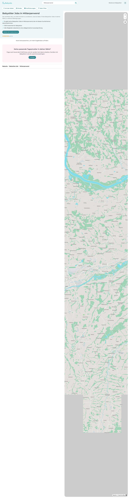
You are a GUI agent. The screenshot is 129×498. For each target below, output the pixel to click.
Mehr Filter (43, 8)
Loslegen (32, 57)
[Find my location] (125, 22)
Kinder (19, 8)
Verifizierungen (31, 8)
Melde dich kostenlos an (10, 32)
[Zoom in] (125, 14)
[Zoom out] (125, 17)
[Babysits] (7, 3)
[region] (96, 254)
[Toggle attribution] (126, 495)
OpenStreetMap (121, 495)
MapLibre (115, 495)
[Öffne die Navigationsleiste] (125, 2)
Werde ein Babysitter (115, 3)
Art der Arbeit (9, 8)
